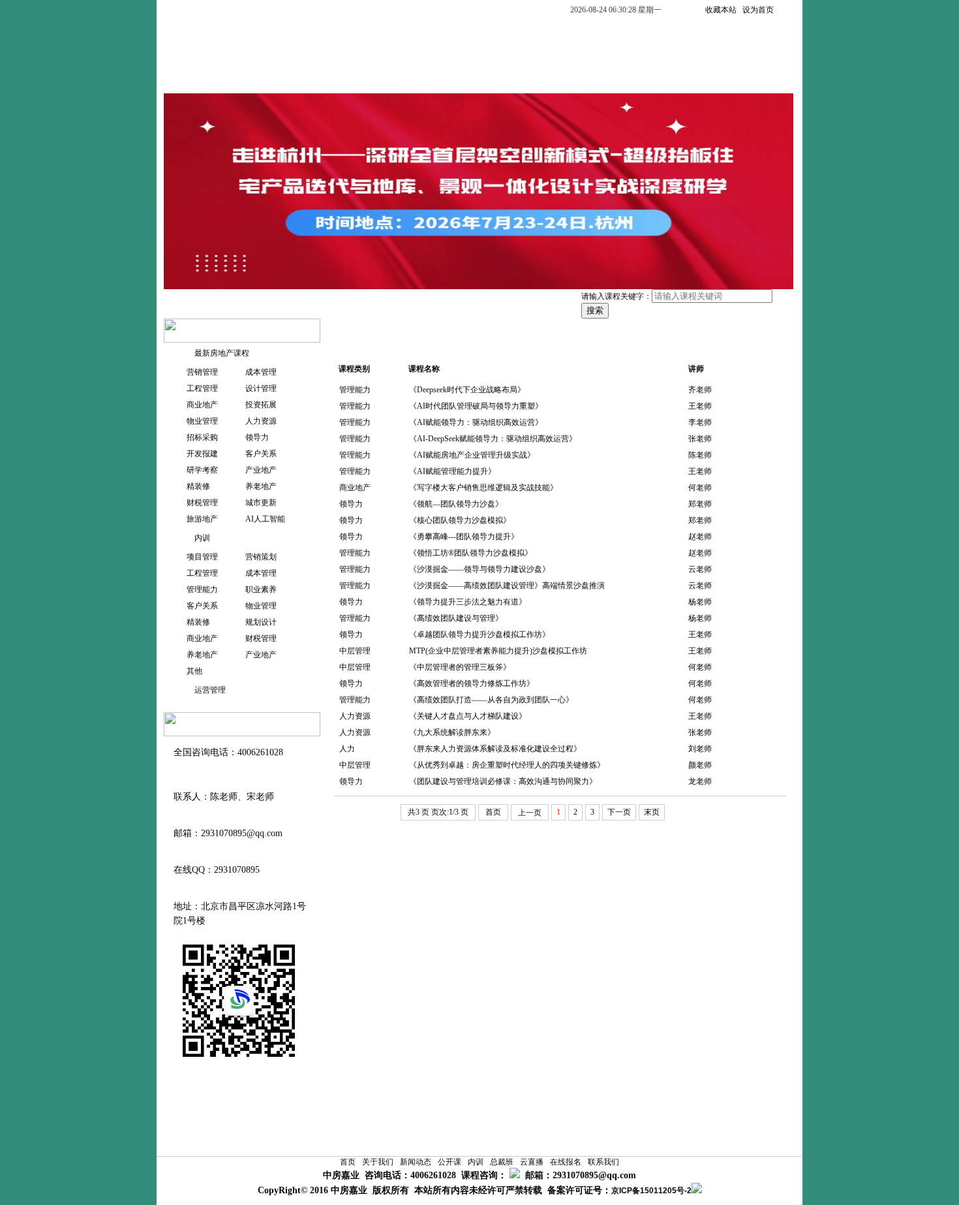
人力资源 (261, 421)
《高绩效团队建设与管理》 (456, 618)
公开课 (375, 76)
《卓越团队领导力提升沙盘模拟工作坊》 (479, 634)
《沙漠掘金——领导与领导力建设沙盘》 (479, 569)
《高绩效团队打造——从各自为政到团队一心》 (491, 699)
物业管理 (202, 421)
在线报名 (599, 76)
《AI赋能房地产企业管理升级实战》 (472, 455)
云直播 (537, 76)
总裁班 (479, 76)
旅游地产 (202, 519)
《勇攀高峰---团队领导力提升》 (464, 536)
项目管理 (202, 556)
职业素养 (261, 589)
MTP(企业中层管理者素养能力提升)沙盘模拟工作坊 (498, 650)
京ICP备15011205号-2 (651, 1190)
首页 (187, 76)
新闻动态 (312, 76)
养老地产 (261, 486)
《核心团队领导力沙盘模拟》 (460, 520)
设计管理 (261, 388)
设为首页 (758, 9)
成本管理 (261, 372)
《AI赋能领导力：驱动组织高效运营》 (476, 422)
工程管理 (202, 388)
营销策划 (261, 556)
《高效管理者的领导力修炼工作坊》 (471, 683)
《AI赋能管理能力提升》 (452, 471)
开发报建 (202, 453)
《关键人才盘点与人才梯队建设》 (467, 716)
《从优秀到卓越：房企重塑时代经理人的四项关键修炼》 (507, 765)
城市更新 (261, 502)
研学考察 (202, 470)
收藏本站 (721, 9)
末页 (652, 812)
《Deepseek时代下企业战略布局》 (467, 389)
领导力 (257, 437)
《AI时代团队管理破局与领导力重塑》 (476, 406)
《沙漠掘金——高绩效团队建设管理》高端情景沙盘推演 (507, 585)
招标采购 (202, 437)
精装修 (198, 486)
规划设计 (261, 622)
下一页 (619, 812)
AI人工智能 (265, 519)
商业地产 (202, 404)
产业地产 (261, 470)
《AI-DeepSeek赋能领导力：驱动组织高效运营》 (493, 438)
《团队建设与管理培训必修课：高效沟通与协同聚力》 (503, 781)
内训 (427, 76)
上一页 (529, 812)
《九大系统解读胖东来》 (452, 732)
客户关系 (261, 453)
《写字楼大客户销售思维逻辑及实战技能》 (483, 487)
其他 (194, 671)
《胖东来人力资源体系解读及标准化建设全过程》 (495, 748)
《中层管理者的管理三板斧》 (460, 667)
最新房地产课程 (218, 353)
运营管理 (206, 690)
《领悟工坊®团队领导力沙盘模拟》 (470, 552)
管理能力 (202, 589)
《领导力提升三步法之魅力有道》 (467, 601)
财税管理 (202, 502)
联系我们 (667, 76)
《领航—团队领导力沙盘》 (456, 504)
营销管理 (202, 372)
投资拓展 (261, 404)
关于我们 (245, 76)
